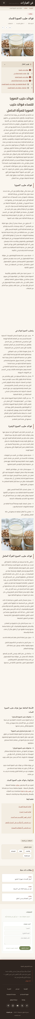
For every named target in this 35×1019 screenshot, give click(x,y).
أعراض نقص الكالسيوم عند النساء (21, 817)
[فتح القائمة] (4, 3)
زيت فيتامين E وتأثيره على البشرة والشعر (18, 822)
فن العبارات (9, 1012)
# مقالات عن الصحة (27, 841)
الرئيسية (31, 8)
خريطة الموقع (13, 1000)
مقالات (25, 8)
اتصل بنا (9, 989)
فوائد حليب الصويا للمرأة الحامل (19, 81)
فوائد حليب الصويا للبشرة (21, 77)
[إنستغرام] (13, 1006)
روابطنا (23, 1000)
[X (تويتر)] (22, 1006)
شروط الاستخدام (24, 994)
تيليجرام (13, 851)
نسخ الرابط (27, 856)
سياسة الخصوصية (11, 994)
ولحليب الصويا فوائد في (20, 73)
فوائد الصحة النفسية (25, 806)
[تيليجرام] (8, 1006)
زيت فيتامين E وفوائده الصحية (21, 827)
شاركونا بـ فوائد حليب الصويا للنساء (17, 88)
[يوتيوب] (17, 1006)
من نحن (17, 989)
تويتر (20, 851)
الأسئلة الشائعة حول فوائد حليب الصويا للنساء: (14, 84)
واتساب (28, 851)
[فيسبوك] (27, 1006)
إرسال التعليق (24, 948)
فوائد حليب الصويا (23, 70)
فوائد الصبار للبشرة (25, 812)
